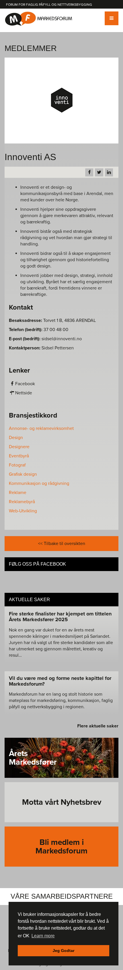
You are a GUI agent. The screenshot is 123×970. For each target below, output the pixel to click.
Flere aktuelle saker (97, 726)
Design (16, 437)
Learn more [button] (43, 935)
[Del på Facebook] (89, 172)
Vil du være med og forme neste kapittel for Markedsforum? (60, 681)
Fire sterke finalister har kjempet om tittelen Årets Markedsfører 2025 (60, 617)
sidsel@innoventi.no (61, 339)
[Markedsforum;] (39, 18)
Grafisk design (23, 474)
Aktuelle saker (29, 599)
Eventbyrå (19, 456)
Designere (19, 447)
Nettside (23, 393)
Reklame (17, 492)
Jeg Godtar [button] (63, 950)
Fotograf (17, 465)
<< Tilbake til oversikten (61, 543)
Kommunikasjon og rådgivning (39, 483)
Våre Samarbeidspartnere (62, 896)
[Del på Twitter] (99, 172)
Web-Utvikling (23, 511)
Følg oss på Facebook (37, 564)
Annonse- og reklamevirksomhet (41, 428)
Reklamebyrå (22, 502)
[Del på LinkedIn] (109, 172)
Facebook (25, 384)
